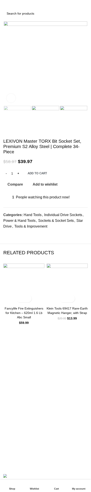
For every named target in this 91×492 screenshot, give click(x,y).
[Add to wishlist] (28, 298)
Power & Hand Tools (19, 220)
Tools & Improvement (30, 226)
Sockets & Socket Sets (56, 220)
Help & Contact (13, 351)
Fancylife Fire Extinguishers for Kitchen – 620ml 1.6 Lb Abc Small (24, 313)
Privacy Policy (13, 425)
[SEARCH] (83, 13)
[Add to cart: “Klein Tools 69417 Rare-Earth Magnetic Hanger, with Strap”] (63, 298)
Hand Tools (33, 215)
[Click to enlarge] (11, 98)
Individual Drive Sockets (63, 215)
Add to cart (37, 173)
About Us (9, 344)
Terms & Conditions (16, 433)
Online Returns (13, 406)
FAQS (7, 371)
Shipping (9, 398)
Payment (9, 378)
